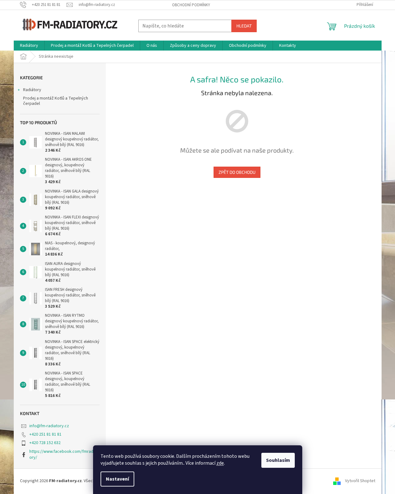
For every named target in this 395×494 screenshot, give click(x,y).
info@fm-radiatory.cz (49, 426)
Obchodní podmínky (191, 5)
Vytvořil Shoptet (360, 481)
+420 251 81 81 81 (45, 434)
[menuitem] (29, 46)
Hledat (244, 25)
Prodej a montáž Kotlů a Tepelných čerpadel (55, 101)
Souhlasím (278, 460)
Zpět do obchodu (237, 172)
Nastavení (117, 479)
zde (220, 463)
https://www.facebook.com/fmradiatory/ (63, 454)
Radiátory (32, 90)
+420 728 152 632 (45, 443)
